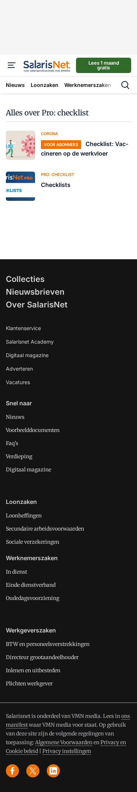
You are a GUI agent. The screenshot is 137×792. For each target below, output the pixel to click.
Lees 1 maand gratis (103, 65)
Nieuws (15, 417)
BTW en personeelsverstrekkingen (48, 644)
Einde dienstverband (31, 585)
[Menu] (12, 65)
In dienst (16, 572)
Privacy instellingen (66, 751)
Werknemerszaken (32, 558)
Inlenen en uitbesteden (33, 670)
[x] (32, 770)
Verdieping (19, 456)
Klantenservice (23, 328)
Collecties (25, 279)
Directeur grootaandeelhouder (42, 657)
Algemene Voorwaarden (63, 742)
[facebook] (12, 770)
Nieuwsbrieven (35, 291)
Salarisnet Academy (30, 341)
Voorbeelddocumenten (33, 430)
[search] (125, 85)
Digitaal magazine (27, 355)
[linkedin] (53, 770)
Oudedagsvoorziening (32, 598)
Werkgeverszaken (31, 630)
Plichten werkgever (29, 683)
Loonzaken (21, 501)
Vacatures (18, 382)
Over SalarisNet (37, 304)
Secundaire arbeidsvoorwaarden (45, 528)
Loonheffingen (24, 515)
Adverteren (19, 369)
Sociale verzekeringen (32, 542)
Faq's (12, 443)
